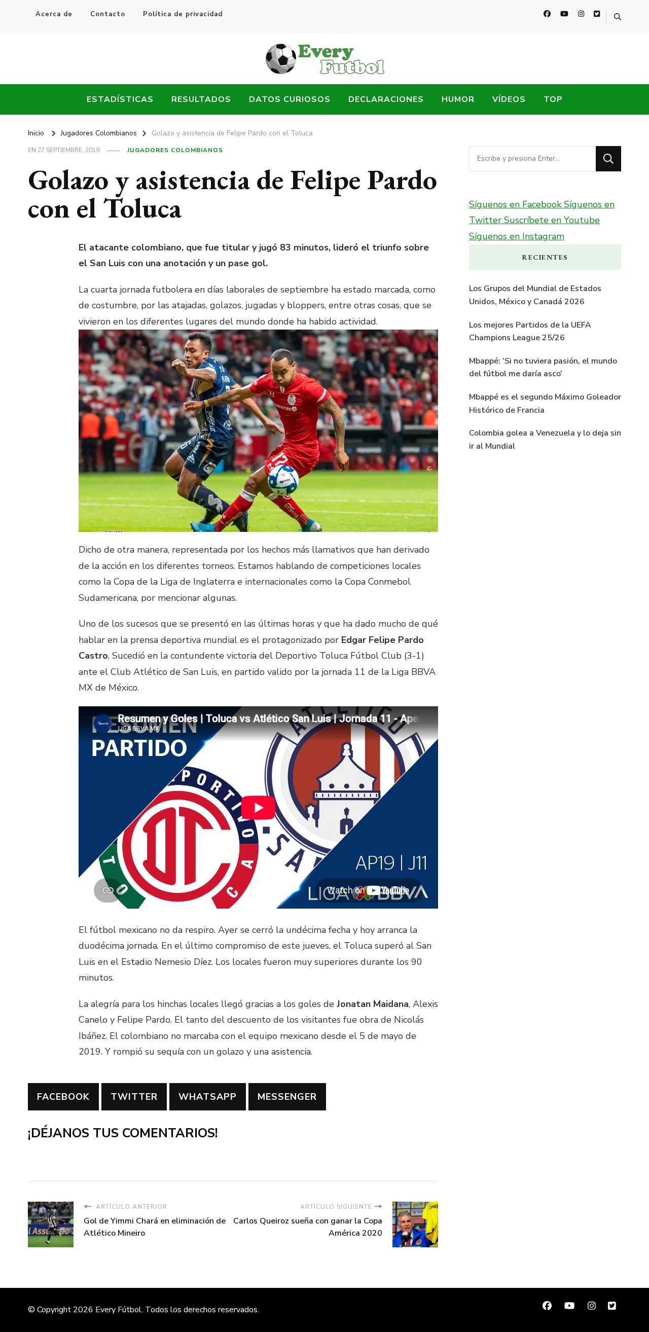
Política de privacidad (183, 14)
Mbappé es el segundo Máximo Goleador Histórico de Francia (545, 403)
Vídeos (509, 99)
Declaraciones (386, 99)
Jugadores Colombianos (175, 150)
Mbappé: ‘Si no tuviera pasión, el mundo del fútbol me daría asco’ (543, 367)
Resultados (201, 99)
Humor (458, 99)
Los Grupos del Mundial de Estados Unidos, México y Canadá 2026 (535, 295)
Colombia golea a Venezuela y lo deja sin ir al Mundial (545, 439)
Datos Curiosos (290, 99)
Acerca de (54, 14)
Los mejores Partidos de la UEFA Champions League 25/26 (530, 331)
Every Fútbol (118, 1309)
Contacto (107, 14)
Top (553, 99)
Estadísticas (120, 99)
